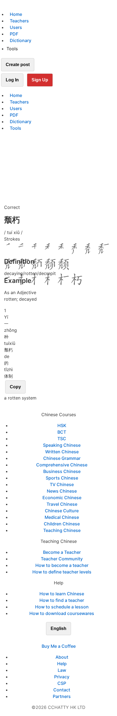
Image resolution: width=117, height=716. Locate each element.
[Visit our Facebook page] (49, 639)
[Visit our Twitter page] (55, 639)
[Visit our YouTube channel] (68, 639)
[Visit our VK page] (62, 639)
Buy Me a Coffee (59, 646)
